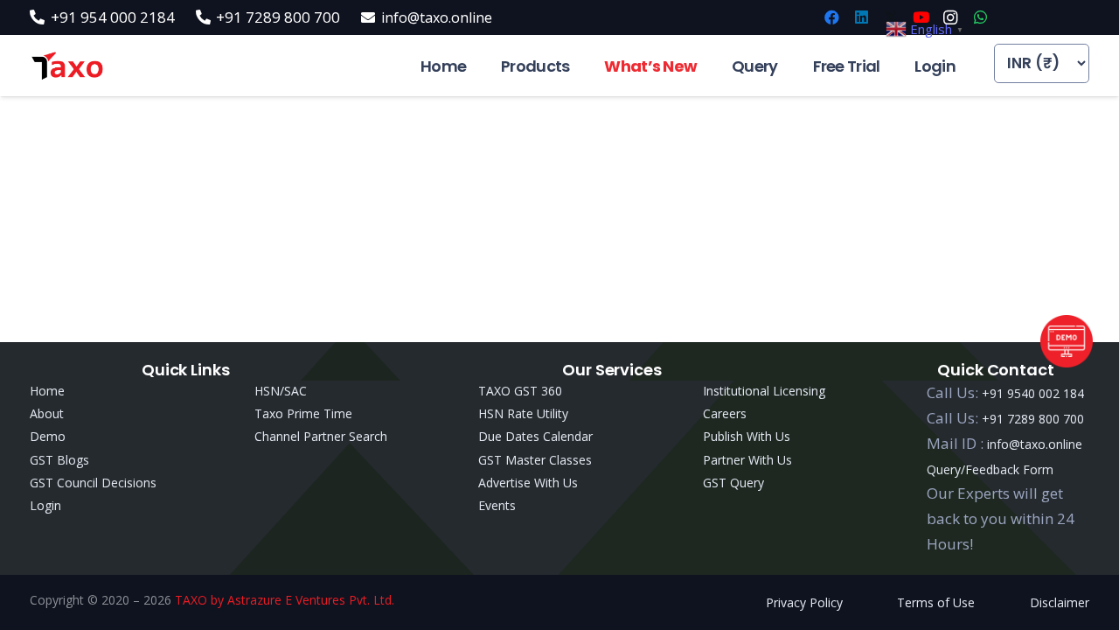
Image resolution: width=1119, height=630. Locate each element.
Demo (48, 436)
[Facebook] (831, 17)
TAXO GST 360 (520, 390)
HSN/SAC (280, 390)
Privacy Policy (804, 602)
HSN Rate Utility (523, 413)
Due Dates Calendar (535, 436)
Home (47, 390)
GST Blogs (59, 460)
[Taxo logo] (67, 66)
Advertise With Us (528, 482)
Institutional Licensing (764, 390)
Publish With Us (746, 436)
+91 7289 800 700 (1033, 418)
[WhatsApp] (980, 17)
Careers (725, 413)
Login (45, 505)
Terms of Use (936, 602)
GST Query (733, 482)
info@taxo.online (1034, 444)
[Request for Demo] (1066, 362)
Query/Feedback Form (990, 469)
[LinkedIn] (861, 17)
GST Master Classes (535, 460)
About (47, 413)
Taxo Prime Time (303, 413)
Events (497, 505)
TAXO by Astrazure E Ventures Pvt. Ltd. (284, 600)
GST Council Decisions (93, 482)
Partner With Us (747, 460)
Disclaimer (1059, 602)
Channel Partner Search (320, 436)
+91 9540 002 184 (1033, 393)
